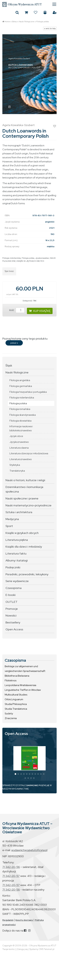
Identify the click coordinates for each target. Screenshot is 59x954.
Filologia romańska (19, 409)
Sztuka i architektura (19, 512)
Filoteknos (10, 680)
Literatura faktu (16, 553)
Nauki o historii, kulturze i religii (25, 480)
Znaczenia (11, 718)
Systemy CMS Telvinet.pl (41, 949)
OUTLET (11, 602)
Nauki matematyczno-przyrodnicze (28, 505)
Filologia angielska (19, 380)
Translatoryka (17, 470)
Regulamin (7, 920)
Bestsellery (13, 622)
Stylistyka (14, 465)
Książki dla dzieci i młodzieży (24, 546)
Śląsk (9, 365)
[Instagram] (29, 930)
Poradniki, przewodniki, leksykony (27, 574)
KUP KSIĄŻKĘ (42, 311)
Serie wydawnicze (17, 581)
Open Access (14, 629)
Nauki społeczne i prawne (22, 498)
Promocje (12, 609)
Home (7, 21)
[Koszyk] (26, 12)
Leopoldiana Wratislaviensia (20, 685)
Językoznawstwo (42, 258)
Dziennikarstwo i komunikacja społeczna (24, 489)
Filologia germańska (20, 386)
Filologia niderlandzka (11, 258)
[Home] (29, 4)
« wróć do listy (50, 28)
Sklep (14, 21)
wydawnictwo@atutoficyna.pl (29, 850)
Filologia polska (42, 21)
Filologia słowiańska (20, 420)
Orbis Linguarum (14, 699)
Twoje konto (8, 949)
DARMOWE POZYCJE (37, 785)
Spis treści (9, 271)
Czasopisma (14, 588)
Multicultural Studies (16, 694)
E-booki (11, 595)
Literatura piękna (17, 540)
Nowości (11, 615)
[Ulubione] (35, 12)
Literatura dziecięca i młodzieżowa (28, 453)
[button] (15, 774)
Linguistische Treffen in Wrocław (23, 690)
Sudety (9, 713)
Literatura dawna (19, 447)
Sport (9, 526)
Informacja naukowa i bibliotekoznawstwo (21, 428)
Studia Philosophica (16, 704)
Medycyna (12, 519)
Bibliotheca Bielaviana (17, 675)
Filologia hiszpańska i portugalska (28, 392)
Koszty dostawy (24, 920)
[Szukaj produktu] (17, 12)
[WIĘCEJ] (29, 758)
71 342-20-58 (11, 889)
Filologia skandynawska (22, 414)
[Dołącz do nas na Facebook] (25, 930)
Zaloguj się (45, 12)
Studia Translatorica (16, 708)
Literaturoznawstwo (20, 459)
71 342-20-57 (11, 876)
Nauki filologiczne (26, 21)
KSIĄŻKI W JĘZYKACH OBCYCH (30, 261)
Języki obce (16, 436)
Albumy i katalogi (17, 560)
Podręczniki (13, 567)
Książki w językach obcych (22, 533)
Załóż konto (55, 12)
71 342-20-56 (11, 867)
